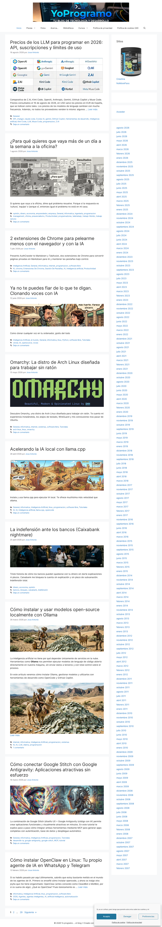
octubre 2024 (123, 222)
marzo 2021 (122, 360)
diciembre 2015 (124, 541)
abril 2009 (121, 782)
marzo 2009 (122, 786)
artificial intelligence (55, 896)
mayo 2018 (122, 472)
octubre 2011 (123, 687)
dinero (23, 213)
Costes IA (40, 119)
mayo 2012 (122, 657)
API (14, 119)
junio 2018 (121, 468)
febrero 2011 (122, 704)
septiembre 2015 (125, 549)
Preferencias (148, 916)
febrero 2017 (122, 511)
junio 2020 (121, 390)
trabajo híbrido (89, 216)
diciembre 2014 (124, 575)
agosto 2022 (122, 317)
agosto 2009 (122, 769)
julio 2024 (121, 235)
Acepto (106, 916)
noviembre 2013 (124, 610)
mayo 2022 (122, 326)
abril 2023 (121, 287)
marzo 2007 (122, 864)
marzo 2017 (122, 506)
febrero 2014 (123, 601)
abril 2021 (121, 356)
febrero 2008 (123, 829)
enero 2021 (122, 369)
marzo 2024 (122, 248)
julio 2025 (121, 183)
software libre (75, 266)
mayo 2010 (122, 739)
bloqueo (23, 590)
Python (65, 340)
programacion (49, 121)
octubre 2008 (123, 799)
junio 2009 (121, 773)
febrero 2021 (122, 364)
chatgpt (20, 119)
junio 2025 (121, 188)
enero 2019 (122, 446)
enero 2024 (122, 252)
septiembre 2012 (125, 648)
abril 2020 (121, 399)
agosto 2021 (122, 347)
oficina (28, 216)
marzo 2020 (122, 403)
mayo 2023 (122, 282)
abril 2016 (121, 532)
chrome (19, 268)
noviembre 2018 (124, 455)
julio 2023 (121, 278)
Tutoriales (86, 340)
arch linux (17, 429)
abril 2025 (121, 196)
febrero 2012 (122, 670)
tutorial (62, 840)
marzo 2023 (122, 291)
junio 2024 (121, 239)
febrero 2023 (123, 295)
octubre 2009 (123, 760)
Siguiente (30, 912)
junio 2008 (121, 816)
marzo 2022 (122, 330)
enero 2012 (122, 674)
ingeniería (79, 213)
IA (65, 268)
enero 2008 (122, 834)
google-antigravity (32, 840)
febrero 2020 (123, 407)
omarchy (31, 429)
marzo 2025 (122, 201)
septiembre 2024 (125, 227)
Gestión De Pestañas (54, 268)
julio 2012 (121, 653)
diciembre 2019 (124, 416)
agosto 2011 (122, 691)
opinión (16, 213)
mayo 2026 (122, 140)
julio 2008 (121, 812)
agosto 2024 (122, 231)
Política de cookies (118, 922)
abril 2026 (121, 145)
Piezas (29, 28)
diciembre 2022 (124, 304)
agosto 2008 (122, 808)
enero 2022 (122, 334)
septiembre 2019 (125, 429)
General (16, 116)
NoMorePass (122, 83)
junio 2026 (121, 136)
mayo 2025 (122, 192)
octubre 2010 (123, 722)
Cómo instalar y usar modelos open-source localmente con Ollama (54, 612)
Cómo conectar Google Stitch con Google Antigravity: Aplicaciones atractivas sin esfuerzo (53, 770)
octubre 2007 (123, 842)
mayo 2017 (122, 502)
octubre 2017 (123, 493)
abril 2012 (121, 661)
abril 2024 (121, 244)
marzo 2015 (122, 562)
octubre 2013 (123, 614)
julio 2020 (121, 386)
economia (31, 213)
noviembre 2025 (124, 166)
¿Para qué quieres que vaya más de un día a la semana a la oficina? (55, 143)
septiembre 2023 (125, 270)
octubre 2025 (123, 171)
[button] (144, 28)
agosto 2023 (122, 274)
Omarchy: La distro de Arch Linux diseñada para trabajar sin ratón (55, 364)
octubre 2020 (123, 377)
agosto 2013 (122, 618)
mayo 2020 (122, 394)
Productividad (51, 216)
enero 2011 (122, 709)
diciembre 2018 (124, 450)
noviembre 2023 (124, 261)
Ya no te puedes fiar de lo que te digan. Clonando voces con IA (51, 290)
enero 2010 (122, 747)
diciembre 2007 (124, 838)
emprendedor (41, 213)
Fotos (43, 28)
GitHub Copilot (58, 119)
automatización (71, 896)
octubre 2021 (123, 343)
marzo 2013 (122, 623)
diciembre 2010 (124, 713)
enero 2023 (122, 300)
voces (35, 343)
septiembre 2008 (125, 803)
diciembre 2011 (124, 679)
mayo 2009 (122, 778)
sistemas (42, 427)
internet (52, 266)
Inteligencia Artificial (21, 266)
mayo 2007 (122, 855)
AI (14, 268)
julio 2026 (121, 132)
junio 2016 (121, 528)
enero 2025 (122, 209)
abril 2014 (121, 592)
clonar (15, 343)
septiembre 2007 (125, 846)
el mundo (35, 340)
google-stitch (47, 840)
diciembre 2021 (124, 338)
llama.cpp (40, 510)
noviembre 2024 (124, 218)
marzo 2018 (122, 481)
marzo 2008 (122, 825)
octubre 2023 (123, 265)
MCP (56, 840)
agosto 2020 (122, 381)
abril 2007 (121, 859)
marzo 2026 (122, 149)
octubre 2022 (123, 313)
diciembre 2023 (124, 257)
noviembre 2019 (124, 420)
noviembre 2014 (124, 580)
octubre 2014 (123, 584)
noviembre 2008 (124, 795)
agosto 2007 (122, 851)
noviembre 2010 (124, 717)
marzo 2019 (122, 442)
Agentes (22, 896)
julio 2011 (121, 696)
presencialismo (38, 216)
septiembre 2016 (125, 524)
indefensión (43, 590)
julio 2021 (121, 351)
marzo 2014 (122, 597)
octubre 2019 (123, 425)
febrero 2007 (123, 868)
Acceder (120, 112)
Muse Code (37, 121)
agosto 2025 (122, 179)
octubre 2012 (123, 644)
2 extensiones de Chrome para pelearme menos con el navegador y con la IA (52, 241)
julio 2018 (121, 463)
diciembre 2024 (124, 214)
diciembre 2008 (124, 790)
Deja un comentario (21, 124)
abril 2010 (121, 743)
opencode (49, 510)
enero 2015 (122, 571)
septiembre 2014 (125, 588)
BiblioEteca (68, 28)
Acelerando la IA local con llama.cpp (47, 449)
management (18, 216)
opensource (27, 343)
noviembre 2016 (124, 519)
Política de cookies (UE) (127, 28)
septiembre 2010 (125, 726)
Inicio (19, 28)
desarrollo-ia (18, 840)
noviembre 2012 (124, 640)
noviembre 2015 (124, 545)
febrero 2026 (123, 153)
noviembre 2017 (124, 489)
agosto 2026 (122, 127)
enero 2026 (122, 158)
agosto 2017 (122, 498)
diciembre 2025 (124, 162)
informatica (69, 213)
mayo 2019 (122, 437)
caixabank (32, 590)
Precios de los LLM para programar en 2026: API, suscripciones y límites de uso (56, 45)
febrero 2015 (122, 567)
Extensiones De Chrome (33, 268)
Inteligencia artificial (75, 268)
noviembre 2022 (124, 308)
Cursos (81, 28)
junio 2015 (121, 558)
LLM (29, 121)
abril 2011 (121, 700)
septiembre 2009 (125, 765)
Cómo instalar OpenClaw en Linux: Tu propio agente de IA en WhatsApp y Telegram (56, 862)
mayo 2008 (122, 821)
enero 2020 (122, 412)
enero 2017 (122, 515)
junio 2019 (121, 433)
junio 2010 (121, 735)
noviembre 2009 (124, 756)
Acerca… (54, 28)
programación (36, 745)
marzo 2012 (122, 666)
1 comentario (18, 747)
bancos (16, 590)
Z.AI (57, 121)
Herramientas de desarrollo (77, 119)
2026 (15, 896)
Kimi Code (22, 121)
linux (59, 340)
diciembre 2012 (124, 636)
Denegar (127, 916)
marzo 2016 (122, 536)
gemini (48, 119)
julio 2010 (121, 730)
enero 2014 (122, 605)
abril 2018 (121, 476)
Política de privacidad (134, 922)
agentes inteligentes (35, 896)
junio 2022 (121, 321)
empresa (52, 213)
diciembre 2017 (124, 485)
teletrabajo (77, 216)
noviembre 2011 (124, 683)
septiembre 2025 (125, 175)
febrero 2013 (123, 627)
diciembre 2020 (124, 373)
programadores (65, 216)
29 (21, 912)
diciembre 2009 (124, 752)
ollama (26, 745)
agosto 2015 (122, 554)
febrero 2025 (123, 205)
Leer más (92, 109)
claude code (30, 119)
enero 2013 (122, 631)
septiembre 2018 (125, 459)
